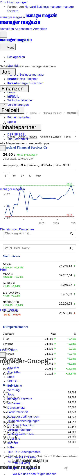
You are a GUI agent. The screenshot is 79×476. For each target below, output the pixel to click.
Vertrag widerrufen (20, 434)
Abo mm (13, 368)
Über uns (13, 438)
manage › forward (19, 399)
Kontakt (12, 443)
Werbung (13, 390)
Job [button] (6, 72)
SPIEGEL (13, 381)
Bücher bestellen (18, 117)
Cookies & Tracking (20, 425)
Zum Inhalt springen (13, 2)
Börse (11, 96)
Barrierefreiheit (17, 412)
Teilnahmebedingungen (23, 421)
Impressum (14, 403)
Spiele (11, 122)
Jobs (10, 394)
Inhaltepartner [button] (19, 127)
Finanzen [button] (13, 88)
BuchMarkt (14, 385)
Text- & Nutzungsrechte (23, 452)
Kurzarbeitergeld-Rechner (25, 83)
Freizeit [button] (11, 110)
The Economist (17, 139)
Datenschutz (16, 407)
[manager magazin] (16, 41)
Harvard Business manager (44, 6)
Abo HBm (14, 372)
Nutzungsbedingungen (23, 416)
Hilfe (10, 447)
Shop (11, 377)
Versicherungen (18, 104)
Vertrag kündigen (19, 430)
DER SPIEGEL (16, 134)
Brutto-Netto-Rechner (22, 79)
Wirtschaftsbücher (20, 100)
